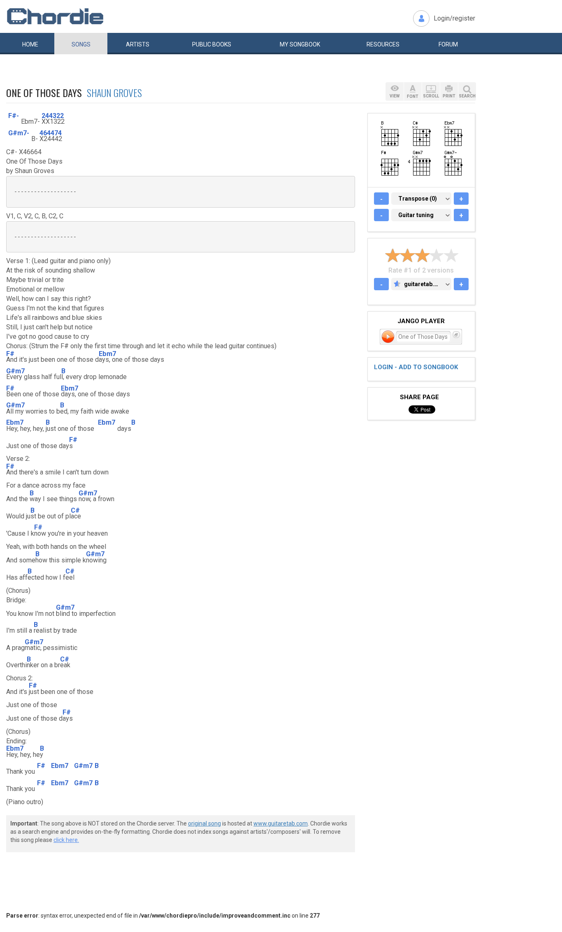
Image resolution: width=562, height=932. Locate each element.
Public (211, 44)
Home (30, 44)
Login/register (454, 18)
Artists (137, 44)
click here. (66, 840)
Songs (81, 44)
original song (204, 823)
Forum (448, 44)
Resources (383, 44)
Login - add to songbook (416, 367)
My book (300, 44)
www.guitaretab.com (280, 823)
